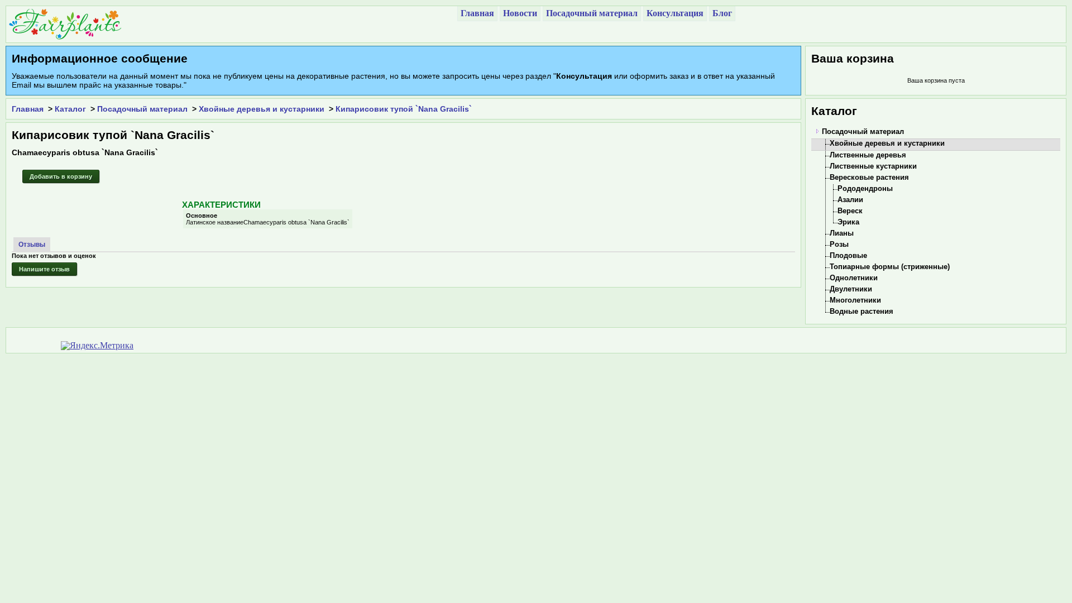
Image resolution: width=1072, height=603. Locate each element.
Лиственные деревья (868, 155)
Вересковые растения (869, 177)
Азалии (850, 199)
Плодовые (848, 255)
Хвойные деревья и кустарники (261, 108)
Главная (28, 108)
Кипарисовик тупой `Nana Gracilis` (404, 108)
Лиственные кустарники (873, 166)
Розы (839, 244)
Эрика (848, 222)
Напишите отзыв (44, 269)
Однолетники (854, 278)
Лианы (842, 233)
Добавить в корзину (61, 176)
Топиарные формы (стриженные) (890, 266)
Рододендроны (865, 188)
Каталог (70, 108)
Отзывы (31, 244)
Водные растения (861, 311)
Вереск (850, 211)
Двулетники (851, 289)
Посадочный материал (142, 108)
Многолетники (855, 300)
